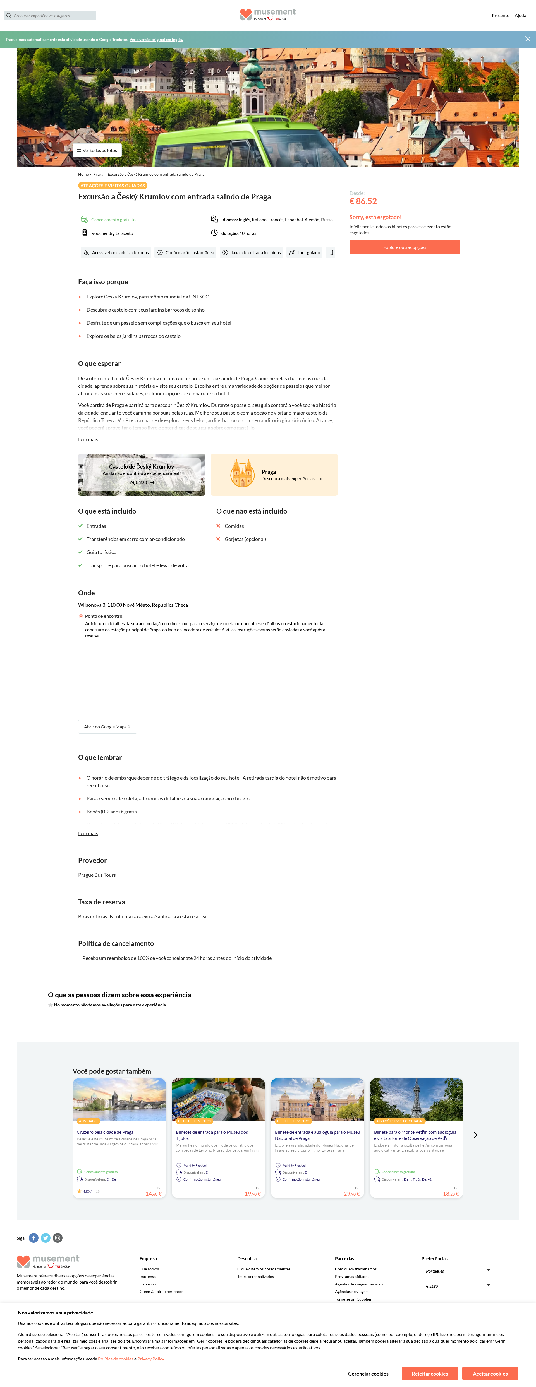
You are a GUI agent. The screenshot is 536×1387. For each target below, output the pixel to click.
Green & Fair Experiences (161, 1291)
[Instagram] (57, 1238)
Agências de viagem (352, 1291)
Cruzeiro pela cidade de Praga (105, 1132)
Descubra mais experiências (288, 478)
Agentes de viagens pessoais (359, 1284)
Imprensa (148, 1276)
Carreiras (148, 1284)
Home (83, 174)
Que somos (149, 1268)
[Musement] (268, 15)
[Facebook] (33, 1238)
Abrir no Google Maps (105, 726)
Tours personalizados (255, 1276)
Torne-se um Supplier (353, 1299)
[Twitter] (45, 1238)
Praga (98, 174)
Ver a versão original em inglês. (156, 39)
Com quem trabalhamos (356, 1268)
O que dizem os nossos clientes (263, 1268)
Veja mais (138, 482)
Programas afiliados (352, 1276)
